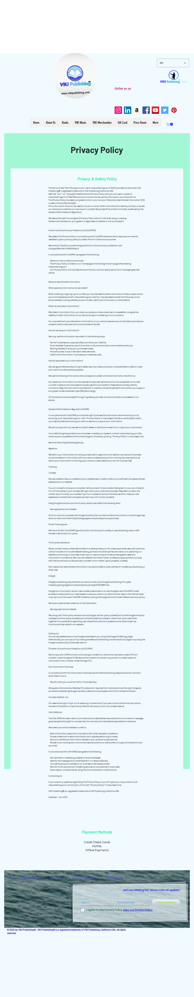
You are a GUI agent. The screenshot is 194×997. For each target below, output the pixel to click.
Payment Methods (84, 878)
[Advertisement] (97, 26)
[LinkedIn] (127, 110)
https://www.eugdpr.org (72, 442)
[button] (93, 94)
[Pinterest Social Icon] (174, 110)
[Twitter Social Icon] (164, 110)
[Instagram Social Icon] (118, 110)
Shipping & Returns (31, 878)
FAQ (12, 878)
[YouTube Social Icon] (155, 110)
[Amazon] (137, 110)
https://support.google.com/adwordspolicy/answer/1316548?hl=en (79, 585)
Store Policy (57, 878)
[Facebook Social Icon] (146, 110)
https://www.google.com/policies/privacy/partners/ (95, 518)
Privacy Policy (114, 877)
